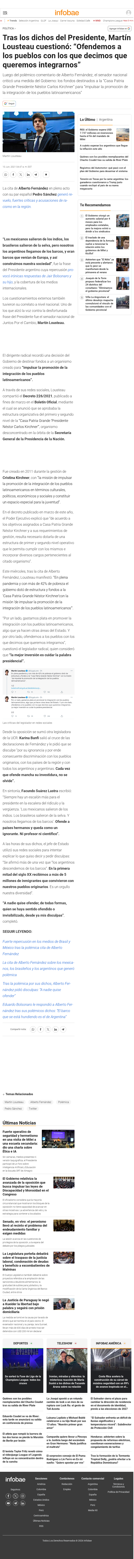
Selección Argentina (21, 21)
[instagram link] (22, 1496)
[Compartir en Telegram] (36, 175)
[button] (5, 12)
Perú (41, 1510)
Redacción (67, 1484)
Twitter (33, 1108)
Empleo (67, 1489)
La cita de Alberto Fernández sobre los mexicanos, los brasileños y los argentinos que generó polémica (38, 969)
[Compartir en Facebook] (13, 175)
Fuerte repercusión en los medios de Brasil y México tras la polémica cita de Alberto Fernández (36, 948)
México (41, 1505)
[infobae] (67, 13)
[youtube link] (8, 1503)
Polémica (63, 1102)
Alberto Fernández (40, 1102)
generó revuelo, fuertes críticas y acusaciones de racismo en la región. (38, 200)
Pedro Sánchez (13, 1108)
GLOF (36, 21)
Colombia (41, 1489)
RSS (41, 1526)
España (41, 1494)
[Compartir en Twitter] (21, 175)
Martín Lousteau (14, 1102)
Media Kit (93, 1510)
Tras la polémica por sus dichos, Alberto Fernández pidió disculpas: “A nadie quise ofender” (37, 990)
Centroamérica (41, 1515)
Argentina (93, 1484)
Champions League (112, 21)
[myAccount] (128, 12)
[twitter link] (15, 1496)
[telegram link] (15, 1503)
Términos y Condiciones (118, 1485)
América (41, 1484)
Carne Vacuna (60, 21)
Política (8, 28)
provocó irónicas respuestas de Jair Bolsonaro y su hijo (38, 276)
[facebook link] (8, 1496)
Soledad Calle (76, 21)
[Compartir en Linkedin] (28, 175)
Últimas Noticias (41, 1520)
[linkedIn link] (22, 1503)
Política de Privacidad (118, 1492)
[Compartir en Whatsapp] (6, 175)
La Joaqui (46, 21)
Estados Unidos (41, 1499)
